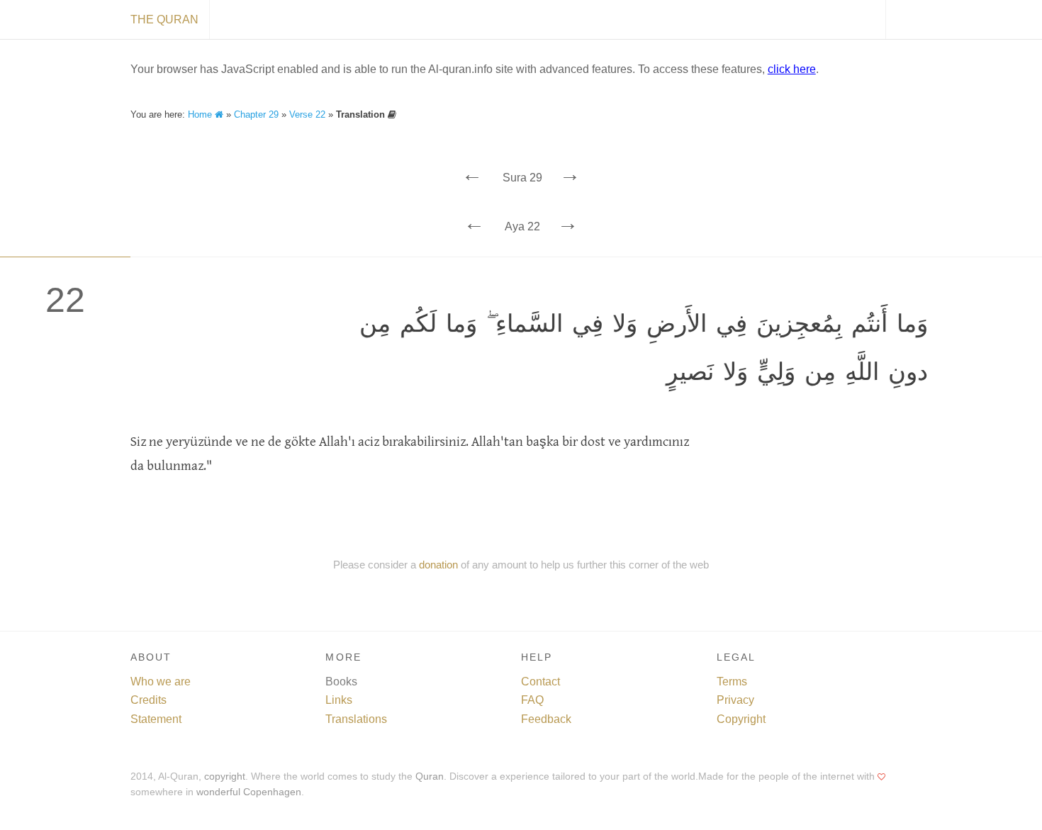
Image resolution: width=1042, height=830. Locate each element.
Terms (732, 681)
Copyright (741, 719)
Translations (356, 719)
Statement (155, 719)
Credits (148, 700)
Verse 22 (307, 114)
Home (201, 114)
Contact (540, 681)
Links (338, 700)
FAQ (532, 700)
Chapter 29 (256, 114)
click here (792, 69)
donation (438, 565)
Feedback (546, 719)
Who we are (160, 681)
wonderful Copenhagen (248, 792)
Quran (429, 776)
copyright (224, 776)
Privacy (735, 700)
